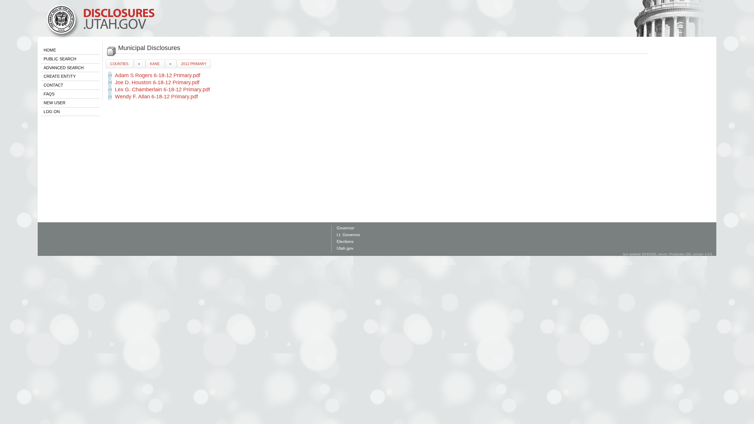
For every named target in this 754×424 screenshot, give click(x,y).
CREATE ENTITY (60, 76)
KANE (155, 64)
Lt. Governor (348, 234)
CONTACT (53, 85)
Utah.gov (345, 248)
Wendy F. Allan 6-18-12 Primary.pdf (156, 96)
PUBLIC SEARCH (60, 59)
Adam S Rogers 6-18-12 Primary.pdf (157, 75)
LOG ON (52, 111)
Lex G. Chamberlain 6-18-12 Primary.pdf (162, 89)
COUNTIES (119, 64)
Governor (345, 228)
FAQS (49, 94)
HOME (50, 50)
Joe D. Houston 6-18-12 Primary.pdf (157, 82)
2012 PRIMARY (193, 64)
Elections (345, 241)
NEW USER (54, 102)
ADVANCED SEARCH (64, 67)
